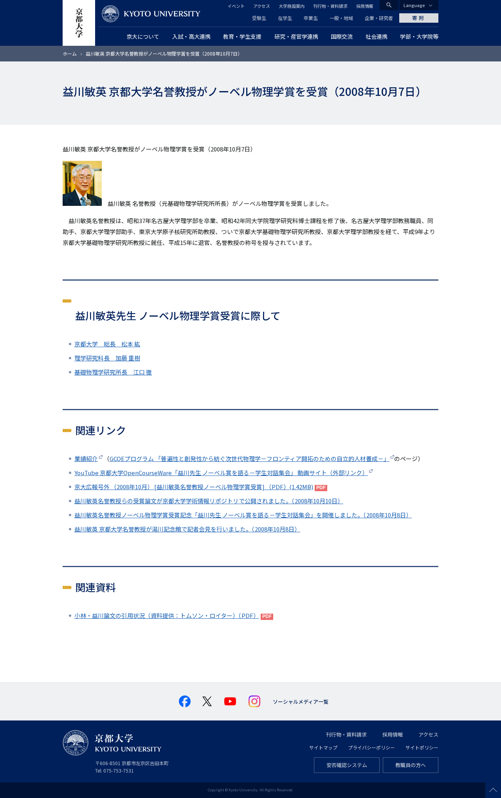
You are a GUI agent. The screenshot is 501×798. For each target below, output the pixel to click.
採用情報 (364, 6)
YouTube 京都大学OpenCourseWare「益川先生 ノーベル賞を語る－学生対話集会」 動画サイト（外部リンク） (221, 472)
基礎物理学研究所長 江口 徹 (113, 372)
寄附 (418, 18)
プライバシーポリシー (371, 747)
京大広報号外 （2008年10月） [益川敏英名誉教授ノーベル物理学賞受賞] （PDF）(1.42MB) (193, 487)
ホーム (70, 53)
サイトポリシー (421, 747)
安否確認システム (346, 765)
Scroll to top (493, 790)
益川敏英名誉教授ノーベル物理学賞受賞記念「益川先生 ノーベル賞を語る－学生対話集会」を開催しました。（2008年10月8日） (243, 515)
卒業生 (311, 17)
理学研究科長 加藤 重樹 (107, 358)
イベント (236, 6)
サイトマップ (323, 747)
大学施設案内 (292, 6)
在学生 (285, 17)
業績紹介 (86, 458)
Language (414, 5)
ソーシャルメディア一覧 (300, 701)
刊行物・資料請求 (330, 6)
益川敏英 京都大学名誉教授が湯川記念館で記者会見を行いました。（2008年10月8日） (187, 529)
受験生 (259, 17)
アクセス (261, 6)
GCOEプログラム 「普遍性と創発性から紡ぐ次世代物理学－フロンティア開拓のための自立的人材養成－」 (249, 458)
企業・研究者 (379, 17)
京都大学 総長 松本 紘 (107, 344)
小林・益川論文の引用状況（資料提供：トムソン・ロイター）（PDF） (166, 615)
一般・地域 (341, 17)
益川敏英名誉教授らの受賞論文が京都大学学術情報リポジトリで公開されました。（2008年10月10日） (208, 501)
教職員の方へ (410, 765)
